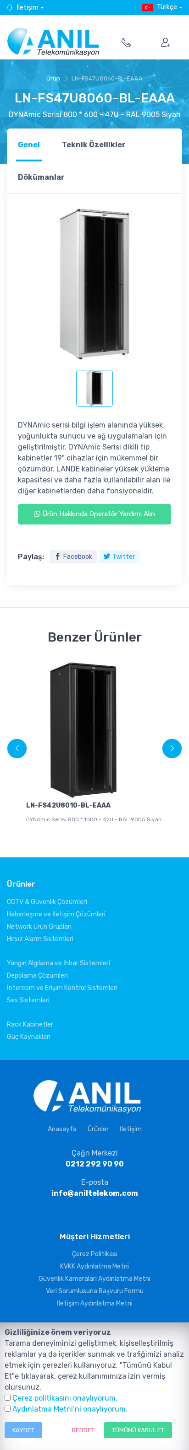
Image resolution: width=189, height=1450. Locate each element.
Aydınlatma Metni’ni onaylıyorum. (70, 1409)
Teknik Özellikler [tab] (94, 144)
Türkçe (167, 7)
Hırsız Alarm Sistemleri (40, 939)
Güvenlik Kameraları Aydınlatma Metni (94, 1279)
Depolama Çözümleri (37, 975)
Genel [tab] (29, 144)
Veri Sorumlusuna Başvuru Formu (95, 1291)
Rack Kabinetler (30, 1024)
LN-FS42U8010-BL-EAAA (68, 805)
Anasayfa (62, 1129)
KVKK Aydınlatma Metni (94, 1266)
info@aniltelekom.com (94, 1193)
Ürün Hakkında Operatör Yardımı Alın (97, 514)
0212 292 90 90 (95, 1164)
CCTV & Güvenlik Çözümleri (47, 902)
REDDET (83, 1430)
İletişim (28, 7)
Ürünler (98, 1129)
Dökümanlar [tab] (41, 177)
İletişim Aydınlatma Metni (95, 1303)
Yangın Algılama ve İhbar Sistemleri (58, 963)
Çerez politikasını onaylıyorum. (64, 1398)
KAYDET (23, 1430)
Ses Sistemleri (28, 1000)
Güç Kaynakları (28, 1037)
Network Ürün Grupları (39, 927)
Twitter (123, 557)
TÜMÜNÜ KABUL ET (138, 1430)
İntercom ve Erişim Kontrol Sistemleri (62, 988)
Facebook (77, 557)
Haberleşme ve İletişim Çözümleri (56, 914)
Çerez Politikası (94, 1254)
